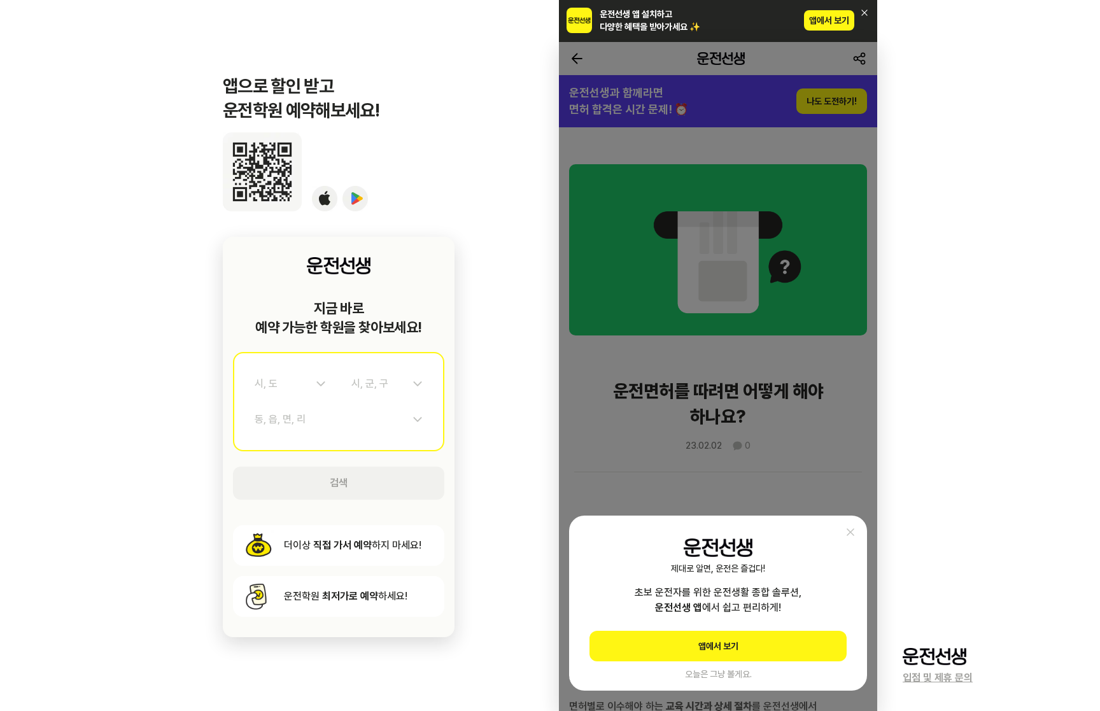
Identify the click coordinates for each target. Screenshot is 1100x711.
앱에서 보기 (829, 20)
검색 (339, 483)
